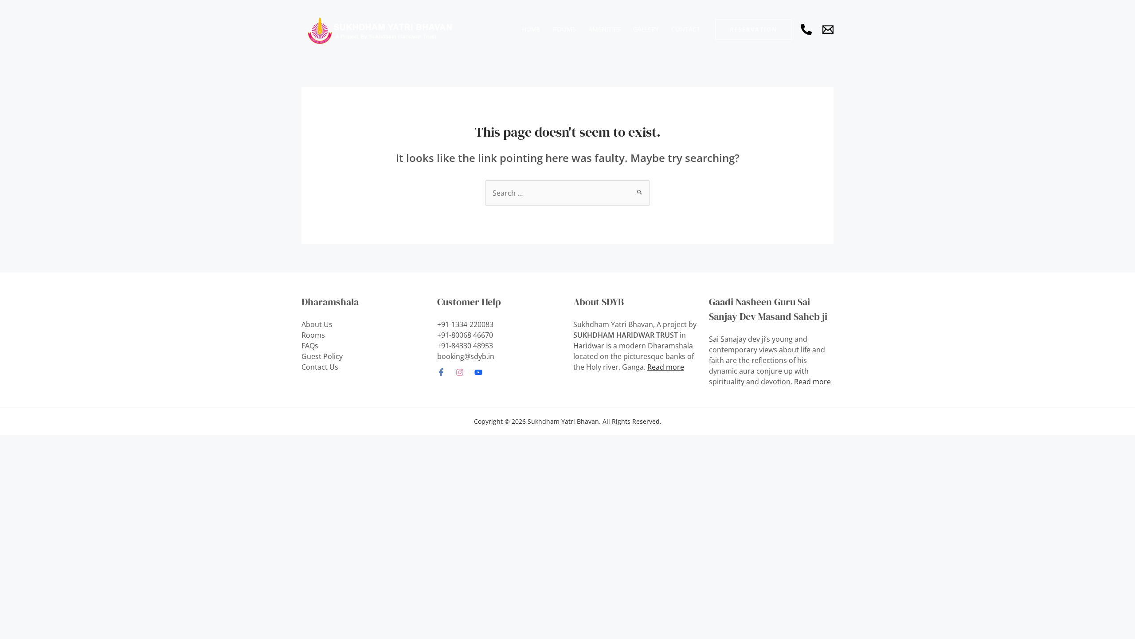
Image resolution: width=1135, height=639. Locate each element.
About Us (317, 324)
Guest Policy (322, 356)
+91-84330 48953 (465, 346)
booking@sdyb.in (465, 356)
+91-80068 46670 (465, 335)
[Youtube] (478, 372)
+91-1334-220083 (465, 324)
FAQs (309, 346)
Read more (665, 367)
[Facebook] (441, 372)
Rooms (313, 335)
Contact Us (319, 367)
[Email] (828, 29)
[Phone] (806, 29)
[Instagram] (460, 372)
